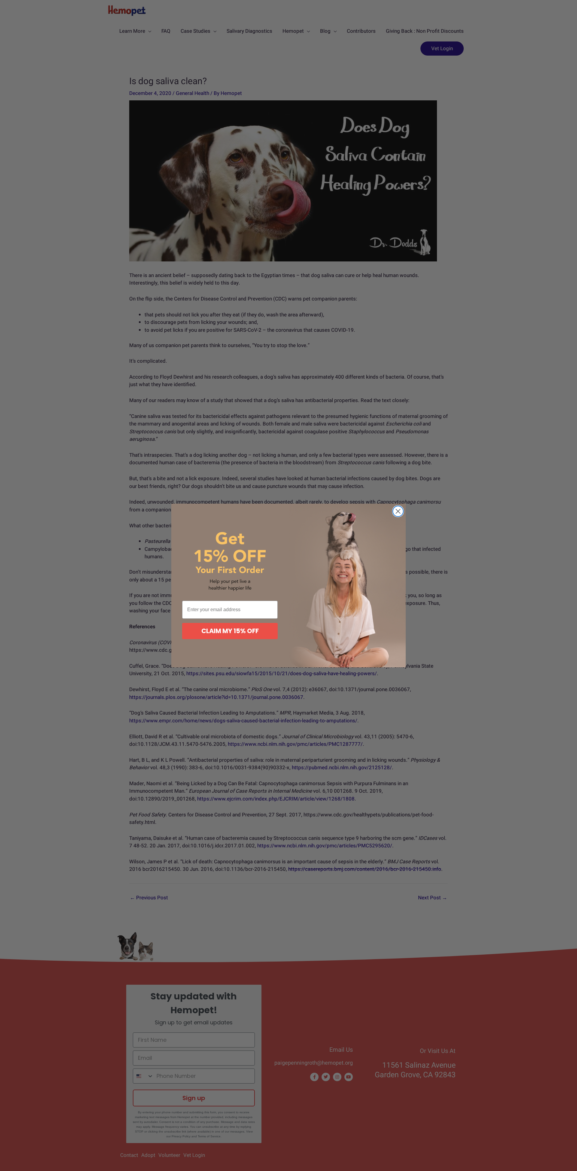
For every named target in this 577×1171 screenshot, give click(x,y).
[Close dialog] (398, 511)
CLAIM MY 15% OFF (230, 631)
